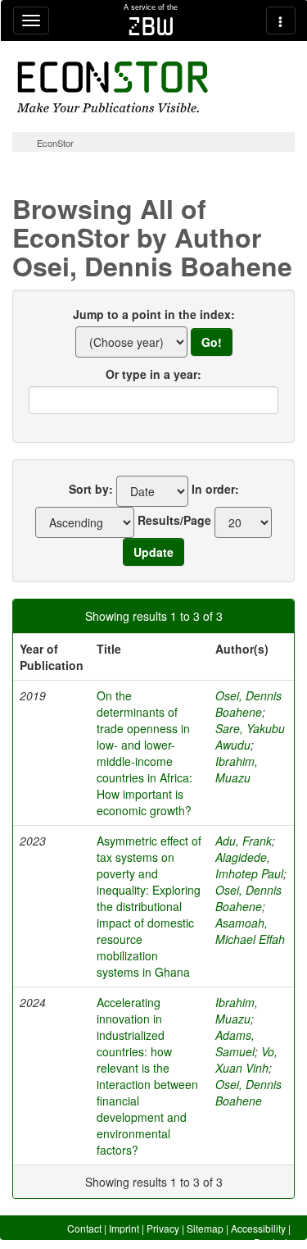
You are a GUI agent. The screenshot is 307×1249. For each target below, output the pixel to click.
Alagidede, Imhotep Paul (249, 865)
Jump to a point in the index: (154, 314)
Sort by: (91, 489)
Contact (84, 1228)
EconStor (55, 142)
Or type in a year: (153, 374)
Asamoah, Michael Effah (250, 930)
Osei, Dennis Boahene (248, 703)
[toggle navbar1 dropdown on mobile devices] (31, 20)
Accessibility (258, 1228)
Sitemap (205, 1228)
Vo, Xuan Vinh (246, 1059)
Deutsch (272, 1242)
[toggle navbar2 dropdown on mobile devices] (281, 20)
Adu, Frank (243, 840)
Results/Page (174, 520)
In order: (215, 489)
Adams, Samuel (235, 1043)
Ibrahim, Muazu (236, 769)
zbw (151, 26)
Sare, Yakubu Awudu (250, 736)
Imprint (124, 1228)
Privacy (163, 1228)
